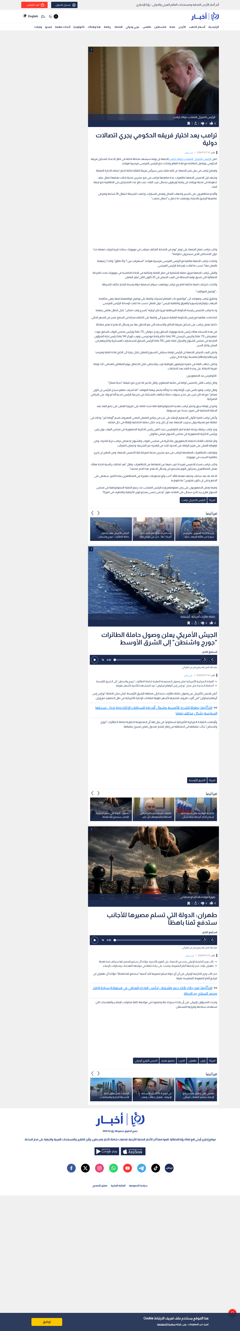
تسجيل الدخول (63, 5)
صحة (172, 26)
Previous (98, 513)
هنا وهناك (94, 26)
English (33, 16)
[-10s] (205, 660)
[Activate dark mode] (53, 16)
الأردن (182, 26)
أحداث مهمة (62, 26)
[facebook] (71, 1168)
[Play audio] (94, 659)
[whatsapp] (113, 1168)
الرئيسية (213, 26)
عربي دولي (188, 152)
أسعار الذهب (197, 26)
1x (103, 659)
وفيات (38, 26)
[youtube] (127, 1168)
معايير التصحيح (100, 1185)
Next (92, 513)
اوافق (47, 1322)
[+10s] (212, 660)
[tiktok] (155, 1168)
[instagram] (99, 1168)
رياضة (107, 26)
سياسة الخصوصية (166, 1324)
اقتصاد (118, 26)
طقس (147, 26)
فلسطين (160, 26)
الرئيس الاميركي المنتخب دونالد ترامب (190, 158)
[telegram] (141, 1168)
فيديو (48, 26)
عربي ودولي (133, 26)
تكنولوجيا (79, 26)
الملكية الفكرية (118, 1185)
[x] (85, 1168)
